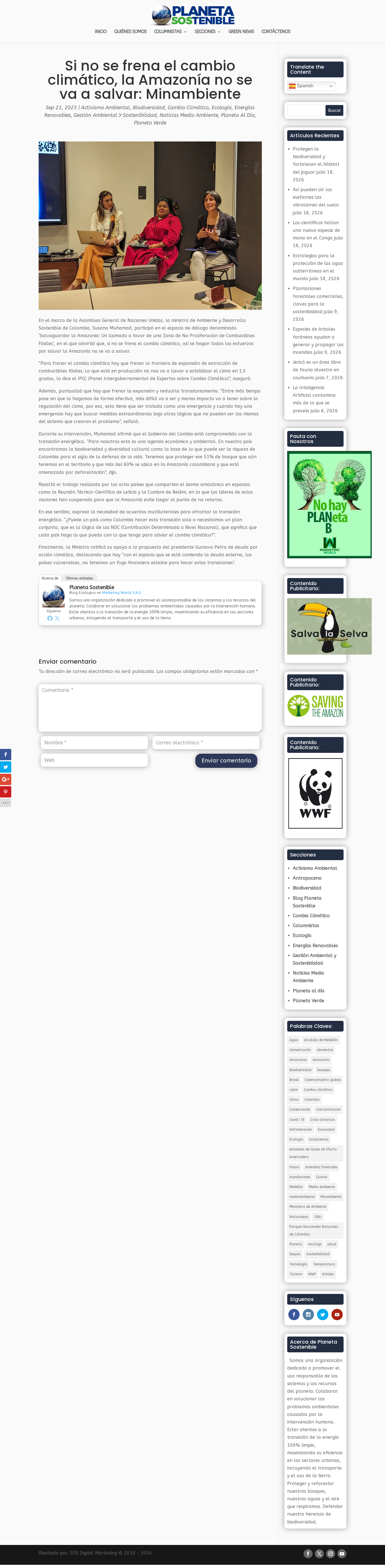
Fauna (294, 1167)
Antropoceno (307, 878)
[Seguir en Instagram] (330, 1553)
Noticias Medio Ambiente (189, 115)
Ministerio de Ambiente (307, 1207)
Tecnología (298, 1264)
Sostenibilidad (317, 1254)
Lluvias (321, 1177)
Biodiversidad (149, 107)
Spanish (304, 85)
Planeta (295, 1244)
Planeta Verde (150, 123)
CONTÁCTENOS (276, 32)
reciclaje (314, 1244)
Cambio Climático (188, 107)
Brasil (294, 1080)
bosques (323, 1070)
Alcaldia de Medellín (321, 1040)
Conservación (299, 1109)
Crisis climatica (322, 1120)
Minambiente (330, 1197)
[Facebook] (50, 618)
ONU (318, 1217)
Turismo (295, 1274)
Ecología (222, 107)
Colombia (312, 1100)
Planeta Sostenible (91, 587)
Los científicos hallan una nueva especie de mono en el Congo (316, 230)
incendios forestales (321, 1167)
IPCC (82, 378)
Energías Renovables (315, 945)
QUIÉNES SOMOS (130, 32)
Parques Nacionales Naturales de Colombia (313, 1230)
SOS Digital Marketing (93, 1553)
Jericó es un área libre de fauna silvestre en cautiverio (317, 369)
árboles (328, 1274)
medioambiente (302, 1197)
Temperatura (324, 1264)
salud (331, 1244)
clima (293, 1100)
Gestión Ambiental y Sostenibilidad (115, 115)
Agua (293, 1040)
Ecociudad (326, 1130)
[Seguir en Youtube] (341, 1553)
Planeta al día (238, 115)
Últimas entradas (79, 578)
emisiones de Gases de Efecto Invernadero (313, 1153)
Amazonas (298, 1060)
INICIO (101, 32)
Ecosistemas (318, 1139)
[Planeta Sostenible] (53, 603)
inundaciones (299, 1177)
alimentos (325, 1050)
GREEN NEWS (241, 32)
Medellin (296, 1187)
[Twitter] (57, 618)
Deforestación (300, 1130)
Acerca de (50, 578)
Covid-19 (296, 1120)
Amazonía (321, 1060)
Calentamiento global (323, 1080)
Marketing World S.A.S (121, 592)
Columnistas (306, 925)
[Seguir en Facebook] (308, 1553)
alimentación (300, 1050)
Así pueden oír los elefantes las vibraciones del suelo (316, 197)
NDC (115, 527)
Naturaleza (298, 1217)
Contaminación (328, 1109)
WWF (312, 1274)
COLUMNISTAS (168, 32)
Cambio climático (318, 1090)
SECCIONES (205, 32)
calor (293, 1090)
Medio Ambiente (322, 1187)
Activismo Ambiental (105, 107)
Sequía (294, 1254)
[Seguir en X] (319, 1553)
